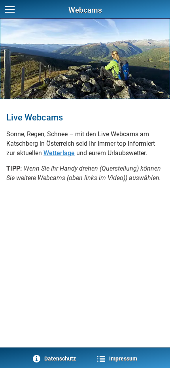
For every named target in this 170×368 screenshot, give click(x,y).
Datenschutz (59, 358)
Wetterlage (59, 153)
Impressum (122, 358)
